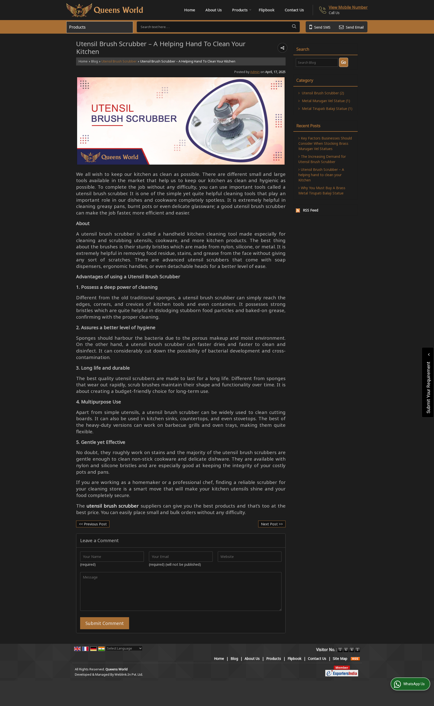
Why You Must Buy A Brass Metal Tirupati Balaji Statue (321, 190)
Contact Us (294, 9)
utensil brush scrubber (113, 506)
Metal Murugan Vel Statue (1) (325, 100)
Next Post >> (272, 524)
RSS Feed (310, 210)
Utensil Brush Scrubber (119, 61)
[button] (348, 7)
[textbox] (218, 26)
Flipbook (267, 9)
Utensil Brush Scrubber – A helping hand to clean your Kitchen (321, 174)
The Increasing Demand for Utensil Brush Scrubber (322, 159)
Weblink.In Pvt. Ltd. (129, 674)
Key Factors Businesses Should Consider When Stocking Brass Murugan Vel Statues (325, 143)
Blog (94, 61)
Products (240, 9)
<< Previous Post (93, 524)
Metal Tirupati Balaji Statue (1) (326, 108)
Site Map (340, 658)
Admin (255, 72)
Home (189, 9)
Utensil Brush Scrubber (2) (322, 93)
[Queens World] (104, 10)
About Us (213, 9)
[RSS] (355, 658)
